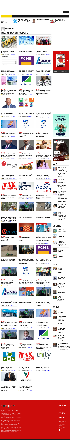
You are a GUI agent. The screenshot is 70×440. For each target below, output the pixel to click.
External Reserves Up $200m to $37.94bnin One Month (26, 216)
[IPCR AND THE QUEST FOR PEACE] (55, 229)
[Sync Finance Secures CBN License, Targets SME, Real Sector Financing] (9, 146)
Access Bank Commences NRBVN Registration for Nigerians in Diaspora (42, 324)
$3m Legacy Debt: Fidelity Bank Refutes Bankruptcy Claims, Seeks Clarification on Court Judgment (43, 346)
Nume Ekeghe (13, 54)
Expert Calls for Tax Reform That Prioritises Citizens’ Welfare (8, 197)
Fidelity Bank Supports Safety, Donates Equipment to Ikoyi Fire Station (26, 92)
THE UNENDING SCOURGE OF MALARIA (61, 236)
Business (20, 48)
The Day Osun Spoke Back (61, 311)
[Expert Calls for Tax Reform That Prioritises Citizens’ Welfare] (9, 188)
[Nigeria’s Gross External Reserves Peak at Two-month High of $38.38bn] (9, 336)
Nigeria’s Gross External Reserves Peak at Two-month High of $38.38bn (9, 346)
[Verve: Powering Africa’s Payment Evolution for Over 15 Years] (26, 229)
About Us (60, 410)
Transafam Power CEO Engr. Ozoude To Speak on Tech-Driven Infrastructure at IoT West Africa (8, 388)
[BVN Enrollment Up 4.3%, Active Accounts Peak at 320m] (26, 188)
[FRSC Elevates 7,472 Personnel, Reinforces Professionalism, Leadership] (52, 21)
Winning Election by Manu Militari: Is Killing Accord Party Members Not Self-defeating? (61, 320)
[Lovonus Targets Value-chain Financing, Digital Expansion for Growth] (43, 62)
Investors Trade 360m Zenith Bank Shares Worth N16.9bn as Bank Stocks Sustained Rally (43, 239)
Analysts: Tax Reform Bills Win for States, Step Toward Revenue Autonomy (26, 367)
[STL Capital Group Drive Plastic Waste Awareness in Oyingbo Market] (43, 273)
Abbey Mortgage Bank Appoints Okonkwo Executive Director (43, 197)
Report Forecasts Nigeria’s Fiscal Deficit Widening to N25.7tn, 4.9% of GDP (8, 71)
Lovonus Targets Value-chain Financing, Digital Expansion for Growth (43, 71)
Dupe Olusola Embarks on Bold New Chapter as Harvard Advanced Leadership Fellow (43, 175)
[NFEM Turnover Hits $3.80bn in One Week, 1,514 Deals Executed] (9, 42)
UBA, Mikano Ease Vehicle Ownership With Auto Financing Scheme (42, 51)
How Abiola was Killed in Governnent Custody (61, 285)
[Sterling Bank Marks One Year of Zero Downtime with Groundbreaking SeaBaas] (9, 166)
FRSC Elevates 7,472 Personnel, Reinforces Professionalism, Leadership (60, 21)
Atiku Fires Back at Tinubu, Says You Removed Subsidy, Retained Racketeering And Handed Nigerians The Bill (38, 16)
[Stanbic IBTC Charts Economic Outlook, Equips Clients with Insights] (26, 125)
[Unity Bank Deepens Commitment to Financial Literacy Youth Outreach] (43, 358)
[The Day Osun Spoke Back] (55, 310)
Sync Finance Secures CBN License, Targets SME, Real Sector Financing (8, 155)
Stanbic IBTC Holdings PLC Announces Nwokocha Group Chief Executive (43, 135)
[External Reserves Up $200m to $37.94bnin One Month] (26, 208)
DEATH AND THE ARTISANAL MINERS (61, 250)
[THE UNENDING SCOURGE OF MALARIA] (55, 234)
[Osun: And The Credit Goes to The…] (55, 276)
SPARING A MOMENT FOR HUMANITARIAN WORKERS (61, 243)
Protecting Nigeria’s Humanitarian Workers (60, 298)
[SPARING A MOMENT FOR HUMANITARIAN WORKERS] (55, 240)
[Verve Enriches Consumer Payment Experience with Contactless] (9, 229)
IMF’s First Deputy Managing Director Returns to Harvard (43, 216)
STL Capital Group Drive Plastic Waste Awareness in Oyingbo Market (43, 282)
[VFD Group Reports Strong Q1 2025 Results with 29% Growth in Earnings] (26, 378)
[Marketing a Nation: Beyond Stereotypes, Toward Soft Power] (26, 146)
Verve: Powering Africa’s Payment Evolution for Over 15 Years (26, 239)
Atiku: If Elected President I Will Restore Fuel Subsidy (61, 207)
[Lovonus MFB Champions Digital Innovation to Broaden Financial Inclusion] (9, 293)
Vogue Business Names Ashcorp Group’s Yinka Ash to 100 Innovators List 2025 (43, 155)
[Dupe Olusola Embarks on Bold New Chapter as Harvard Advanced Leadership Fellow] (43, 166)
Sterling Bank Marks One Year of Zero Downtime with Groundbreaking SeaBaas (9, 175)
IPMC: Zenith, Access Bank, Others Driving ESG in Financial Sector (26, 113)
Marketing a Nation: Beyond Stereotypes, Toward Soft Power (26, 155)
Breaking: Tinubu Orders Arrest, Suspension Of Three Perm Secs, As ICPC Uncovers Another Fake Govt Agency (61, 184)
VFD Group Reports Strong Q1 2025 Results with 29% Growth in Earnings (26, 387)
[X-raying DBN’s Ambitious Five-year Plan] (26, 336)
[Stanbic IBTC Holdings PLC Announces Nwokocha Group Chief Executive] (43, 125)
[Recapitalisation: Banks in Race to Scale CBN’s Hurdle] (26, 293)
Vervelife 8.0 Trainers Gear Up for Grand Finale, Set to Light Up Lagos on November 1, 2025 (43, 114)
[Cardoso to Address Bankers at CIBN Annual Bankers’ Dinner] (9, 104)
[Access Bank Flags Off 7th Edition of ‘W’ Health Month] (9, 125)
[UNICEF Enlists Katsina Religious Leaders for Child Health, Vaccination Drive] (15, 21)
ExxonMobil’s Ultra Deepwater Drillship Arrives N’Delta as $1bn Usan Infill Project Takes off (62, 216)
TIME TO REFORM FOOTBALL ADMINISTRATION (62, 256)
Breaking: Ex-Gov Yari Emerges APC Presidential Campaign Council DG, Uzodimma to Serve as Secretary (62, 172)
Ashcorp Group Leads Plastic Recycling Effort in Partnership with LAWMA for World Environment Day (26, 261)
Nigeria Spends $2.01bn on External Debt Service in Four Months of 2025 (26, 324)
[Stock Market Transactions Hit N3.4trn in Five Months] (9, 251)
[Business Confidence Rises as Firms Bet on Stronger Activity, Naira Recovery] (9, 82)
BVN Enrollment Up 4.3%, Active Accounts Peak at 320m (26, 196)
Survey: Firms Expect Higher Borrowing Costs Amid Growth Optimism (8, 282)
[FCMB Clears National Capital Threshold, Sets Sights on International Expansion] (26, 62)
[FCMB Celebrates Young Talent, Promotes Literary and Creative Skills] (43, 251)
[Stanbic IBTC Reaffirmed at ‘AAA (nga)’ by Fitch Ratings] (26, 273)
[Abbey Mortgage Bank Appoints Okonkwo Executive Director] (43, 188)
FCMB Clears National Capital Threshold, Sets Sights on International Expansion (26, 71)
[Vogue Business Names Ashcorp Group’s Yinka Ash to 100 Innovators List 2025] (43, 146)
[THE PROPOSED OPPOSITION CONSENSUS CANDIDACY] (55, 327)
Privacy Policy (61, 412)
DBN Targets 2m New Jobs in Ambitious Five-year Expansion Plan (8, 367)
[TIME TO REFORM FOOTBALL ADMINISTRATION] (55, 254)
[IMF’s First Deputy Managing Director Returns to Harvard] (43, 208)
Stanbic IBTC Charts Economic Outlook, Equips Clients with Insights (26, 135)
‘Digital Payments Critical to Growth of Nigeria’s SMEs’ (26, 50)
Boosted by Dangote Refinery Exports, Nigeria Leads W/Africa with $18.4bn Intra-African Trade (9, 218)
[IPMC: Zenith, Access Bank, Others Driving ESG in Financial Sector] (26, 104)
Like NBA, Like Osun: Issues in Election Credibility (61, 338)
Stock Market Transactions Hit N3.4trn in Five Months (8, 259)
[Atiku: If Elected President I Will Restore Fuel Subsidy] (55, 204)
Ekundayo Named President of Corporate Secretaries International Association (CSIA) (43, 92)
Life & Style (38, 172)
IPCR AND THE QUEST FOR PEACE (62, 230)
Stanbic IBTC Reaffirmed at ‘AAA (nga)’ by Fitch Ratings (26, 281)
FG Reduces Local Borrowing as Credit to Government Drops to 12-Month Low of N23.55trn (43, 303)
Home (60, 409)
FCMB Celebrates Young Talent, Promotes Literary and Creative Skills (43, 260)
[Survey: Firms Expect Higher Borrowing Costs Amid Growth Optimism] (9, 273)
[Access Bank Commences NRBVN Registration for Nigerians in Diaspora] (43, 315)
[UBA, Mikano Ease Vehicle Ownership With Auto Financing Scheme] (43, 42)
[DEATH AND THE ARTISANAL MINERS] (55, 248)
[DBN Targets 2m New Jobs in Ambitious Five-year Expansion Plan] (9, 358)
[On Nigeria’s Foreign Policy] (33, 21)
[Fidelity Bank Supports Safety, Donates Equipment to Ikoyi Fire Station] (26, 82)
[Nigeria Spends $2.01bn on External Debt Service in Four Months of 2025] (26, 315)
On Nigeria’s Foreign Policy (43, 19)
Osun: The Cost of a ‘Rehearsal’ (61, 291)
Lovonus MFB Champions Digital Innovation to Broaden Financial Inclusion (9, 302)
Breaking (3, 258)
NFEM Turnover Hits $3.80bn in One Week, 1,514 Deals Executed (8, 51)
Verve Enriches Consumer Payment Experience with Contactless (8, 239)
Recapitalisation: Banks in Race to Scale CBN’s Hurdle (25, 301)
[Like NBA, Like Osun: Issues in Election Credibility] (55, 335)
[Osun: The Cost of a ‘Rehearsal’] (55, 290)
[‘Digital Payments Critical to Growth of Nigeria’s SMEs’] (26, 42)
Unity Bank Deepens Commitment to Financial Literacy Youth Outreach (42, 367)
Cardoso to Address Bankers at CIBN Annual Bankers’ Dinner (8, 113)
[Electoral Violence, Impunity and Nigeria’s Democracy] (55, 267)
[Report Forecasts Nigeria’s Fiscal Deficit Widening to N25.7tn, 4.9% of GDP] (9, 62)
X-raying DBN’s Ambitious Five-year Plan (25, 345)
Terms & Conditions (63, 413)
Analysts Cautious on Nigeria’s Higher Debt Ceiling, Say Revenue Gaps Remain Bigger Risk (26, 176)
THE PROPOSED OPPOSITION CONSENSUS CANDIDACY (61, 330)
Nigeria (3, 48)
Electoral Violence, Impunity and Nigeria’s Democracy (60, 271)
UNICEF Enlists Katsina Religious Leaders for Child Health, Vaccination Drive (24, 20)
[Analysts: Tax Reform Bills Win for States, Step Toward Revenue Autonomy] (26, 358)
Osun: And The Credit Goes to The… (61, 278)
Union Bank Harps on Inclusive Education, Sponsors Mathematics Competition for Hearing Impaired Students (9, 325)
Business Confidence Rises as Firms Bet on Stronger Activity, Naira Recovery (8, 92)
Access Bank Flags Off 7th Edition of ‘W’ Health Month (8, 134)
